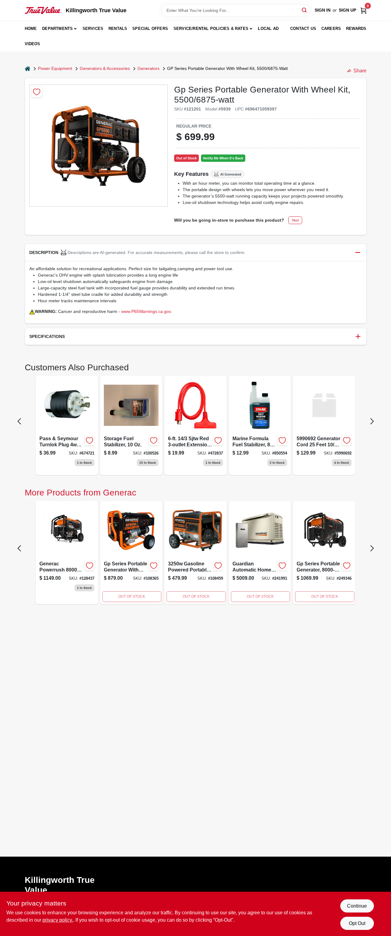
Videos (32, 44)
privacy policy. (57, 920)
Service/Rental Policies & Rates (211, 28)
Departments (57, 28)
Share (360, 70)
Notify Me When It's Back (223, 158)
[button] (195, 252)
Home (31, 28)
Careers (331, 28)
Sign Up (347, 10)
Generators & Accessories (105, 68)
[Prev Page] (19, 421)
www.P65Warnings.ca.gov (146, 311)
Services (93, 28)
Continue (357, 906)
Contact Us (303, 28)
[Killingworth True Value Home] (43, 10)
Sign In (323, 10)
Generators (148, 68)
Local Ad (268, 28)
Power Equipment (55, 68)
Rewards (356, 28)
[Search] (304, 10)
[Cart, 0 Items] (363, 10)
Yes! (295, 220)
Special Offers (150, 28)
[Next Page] (372, 421)
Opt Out (357, 923)
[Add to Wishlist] (36, 92)
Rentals (117, 28)
